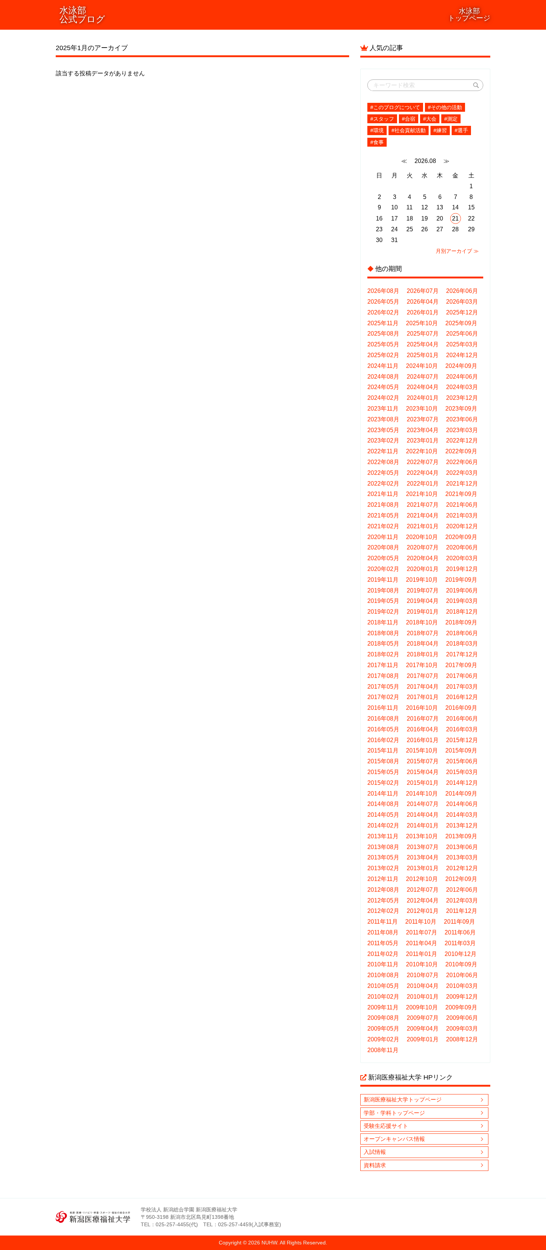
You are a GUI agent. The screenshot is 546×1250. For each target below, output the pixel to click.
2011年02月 (383, 954)
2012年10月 (422, 879)
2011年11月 (382, 921)
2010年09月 (461, 964)
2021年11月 (383, 494)
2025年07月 (423, 333)
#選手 (461, 130)
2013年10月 (422, 836)
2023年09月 (461, 408)
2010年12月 (461, 954)
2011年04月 (421, 943)
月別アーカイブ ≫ (457, 251)
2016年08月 (383, 718)
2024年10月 (422, 366)
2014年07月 (423, 804)
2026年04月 (423, 301)
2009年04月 (423, 1028)
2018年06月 (462, 633)
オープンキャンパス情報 (394, 1139)
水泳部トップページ (469, 14)
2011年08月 (383, 932)
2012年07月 (423, 890)
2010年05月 (383, 986)
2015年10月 (422, 750)
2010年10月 (422, 964)
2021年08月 (383, 505)
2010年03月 (462, 986)
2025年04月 (423, 344)
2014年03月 (462, 815)
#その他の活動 (445, 107)
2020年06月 (462, 547)
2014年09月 (461, 793)
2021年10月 (422, 494)
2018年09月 (461, 622)
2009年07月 (423, 1018)
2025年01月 (423, 355)
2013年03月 (462, 857)
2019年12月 (462, 569)
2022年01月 (423, 483)
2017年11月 (383, 665)
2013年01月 (423, 868)
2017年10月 (422, 665)
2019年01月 (423, 611)
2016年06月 (462, 718)
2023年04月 (423, 430)
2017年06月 (462, 676)
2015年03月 (462, 772)
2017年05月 (383, 686)
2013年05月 (383, 857)
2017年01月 (423, 697)
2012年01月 (423, 911)
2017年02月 (383, 697)
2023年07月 (423, 419)
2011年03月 (460, 943)
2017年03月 (462, 686)
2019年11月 (383, 580)
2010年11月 (383, 964)
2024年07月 (423, 376)
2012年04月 (423, 900)
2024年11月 (383, 366)
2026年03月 (462, 301)
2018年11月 (383, 622)
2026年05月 (383, 301)
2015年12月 (462, 740)
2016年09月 (461, 708)
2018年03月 (462, 643)
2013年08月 (383, 847)
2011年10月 (420, 921)
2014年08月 (383, 804)
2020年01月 (423, 569)
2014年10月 (422, 793)
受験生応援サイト (386, 1126)
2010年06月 (462, 975)
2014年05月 (383, 815)
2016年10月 (422, 708)
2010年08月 (383, 975)
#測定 (451, 119)
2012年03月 (462, 900)
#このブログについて (395, 107)
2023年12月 (462, 398)
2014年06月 (462, 804)
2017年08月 (383, 676)
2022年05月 (383, 473)
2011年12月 (461, 911)
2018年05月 (383, 643)
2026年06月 (462, 291)
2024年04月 (423, 387)
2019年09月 (461, 580)
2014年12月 (462, 783)
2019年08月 (383, 590)
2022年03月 (462, 473)
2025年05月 (383, 344)
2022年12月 (462, 440)
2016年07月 (423, 718)
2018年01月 (423, 654)
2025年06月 (462, 333)
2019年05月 (383, 601)
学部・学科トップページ (394, 1113)
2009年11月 (383, 1007)
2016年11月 (383, 708)
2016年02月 (383, 740)
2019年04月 (423, 601)
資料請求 (375, 1165)
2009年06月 (462, 1018)
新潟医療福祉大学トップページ (403, 1099)
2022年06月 (462, 462)
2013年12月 (462, 825)
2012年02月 (383, 911)
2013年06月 (462, 847)
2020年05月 (383, 558)
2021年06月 (462, 505)
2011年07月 (421, 932)
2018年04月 (423, 643)
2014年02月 (383, 825)
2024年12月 (462, 355)
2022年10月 (422, 451)
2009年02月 (383, 1039)
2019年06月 (462, 590)
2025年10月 (422, 323)
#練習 (440, 130)
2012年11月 (383, 879)
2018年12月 (462, 611)
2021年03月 (462, 515)
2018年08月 (383, 633)
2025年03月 (462, 344)
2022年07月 (423, 462)
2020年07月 (423, 547)
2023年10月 (422, 408)
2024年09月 (461, 366)
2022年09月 (461, 451)
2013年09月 (461, 836)
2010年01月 (423, 996)
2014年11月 (383, 793)
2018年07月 (423, 633)
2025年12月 (462, 312)
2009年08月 (383, 1018)
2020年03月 (462, 558)
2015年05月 (383, 772)
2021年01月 (423, 526)
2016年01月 (423, 740)
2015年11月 (383, 750)
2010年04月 (423, 986)
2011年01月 (421, 954)
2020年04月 (423, 558)
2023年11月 (383, 408)
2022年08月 (383, 462)
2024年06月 (462, 376)
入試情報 (375, 1152)
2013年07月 (423, 847)
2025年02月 (383, 355)
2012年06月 (462, 890)
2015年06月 (462, 761)
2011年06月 (460, 932)
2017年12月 (462, 654)
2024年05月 (383, 387)
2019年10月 (422, 580)
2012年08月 (383, 890)
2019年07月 (423, 590)
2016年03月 (462, 729)
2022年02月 (383, 483)
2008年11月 (383, 1050)
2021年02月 (383, 526)
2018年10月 (422, 622)
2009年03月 (462, 1028)
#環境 (377, 130)
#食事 (377, 142)
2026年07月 (423, 291)
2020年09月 (461, 537)
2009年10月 (422, 1007)
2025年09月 (461, 323)
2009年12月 (462, 996)
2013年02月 (383, 868)
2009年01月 (423, 1039)
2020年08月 (383, 547)
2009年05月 (383, 1028)
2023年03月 (462, 430)
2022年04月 (423, 473)
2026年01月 (423, 312)
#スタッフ (382, 119)
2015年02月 (383, 783)
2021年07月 (423, 505)
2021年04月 (423, 515)
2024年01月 (423, 398)
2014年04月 (423, 815)
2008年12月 (462, 1039)
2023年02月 (383, 440)
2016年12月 (462, 697)
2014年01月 (423, 825)
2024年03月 (462, 387)
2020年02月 (383, 569)
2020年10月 (422, 537)
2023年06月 (462, 419)
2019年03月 (462, 601)
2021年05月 (383, 515)
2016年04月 (423, 729)
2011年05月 (383, 943)
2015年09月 (461, 750)
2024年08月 (383, 376)
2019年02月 (383, 611)
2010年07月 (423, 975)
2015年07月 (423, 761)
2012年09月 (461, 879)
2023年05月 (383, 430)
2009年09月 (461, 1007)
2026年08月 (383, 291)
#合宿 (408, 119)
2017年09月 (461, 665)
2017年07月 (423, 676)
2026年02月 (383, 312)
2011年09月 (459, 921)
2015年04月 (423, 772)
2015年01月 (423, 783)
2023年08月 (383, 419)
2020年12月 (462, 526)
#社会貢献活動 (408, 130)
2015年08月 (383, 761)
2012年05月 (383, 900)
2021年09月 (461, 494)
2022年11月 (383, 451)
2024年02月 (383, 398)
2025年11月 (383, 323)
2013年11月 (383, 836)
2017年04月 (423, 686)
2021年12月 (462, 483)
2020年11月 (383, 537)
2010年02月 (383, 996)
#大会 (429, 119)
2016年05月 (383, 729)
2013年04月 (423, 857)
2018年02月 (383, 654)
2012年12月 (462, 868)
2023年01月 (423, 440)
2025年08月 (383, 333)
